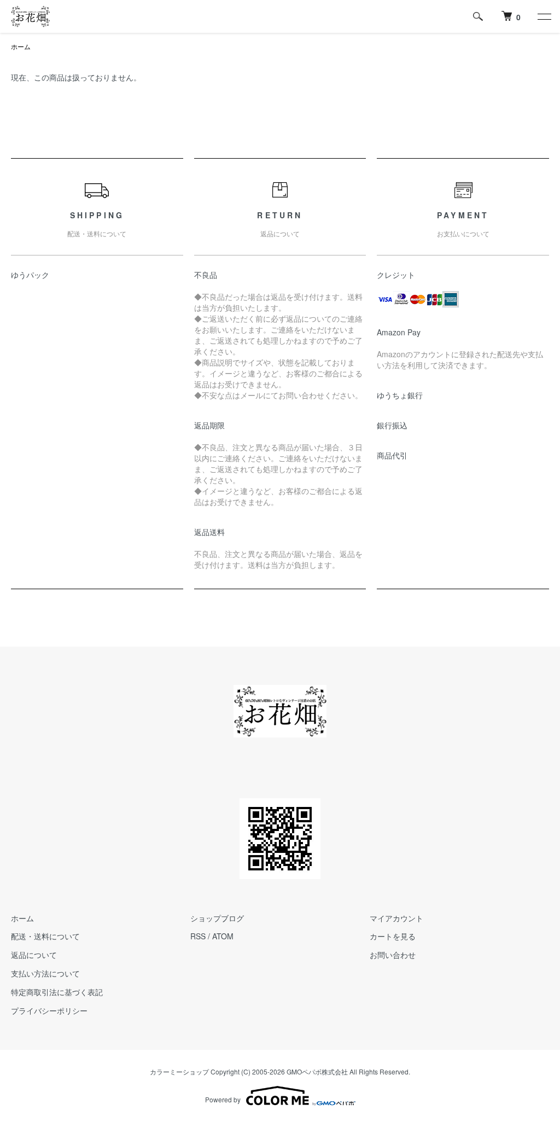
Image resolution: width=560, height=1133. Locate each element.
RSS (198, 936)
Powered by (223, 1099)
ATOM (223, 936)
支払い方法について (45, 973)
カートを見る (393, 936)
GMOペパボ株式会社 (317, 1071)
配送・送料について (45, 936)
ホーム (21, 46)
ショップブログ (217, 918)
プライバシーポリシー (49, 1010)
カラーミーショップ (179, 1071)
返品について (34, 954)
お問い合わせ (393, 954)
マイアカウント (396, 918)
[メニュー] (543, 16)
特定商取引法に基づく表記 (57, 991)
